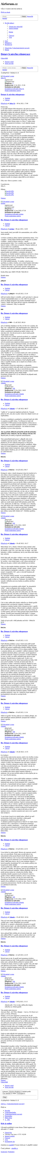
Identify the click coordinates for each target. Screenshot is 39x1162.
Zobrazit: (5, 1091)
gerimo (3, 203)
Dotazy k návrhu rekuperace (15, 54)
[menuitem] (15, 26)
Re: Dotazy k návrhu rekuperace (14, 220)
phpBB (11, 1145)
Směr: (15, 1093)
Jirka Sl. (3, 78)
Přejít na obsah (5, 12)
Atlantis (3, 383)
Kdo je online (6, 1123)
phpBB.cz (15, 1148)
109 (13, 388)
